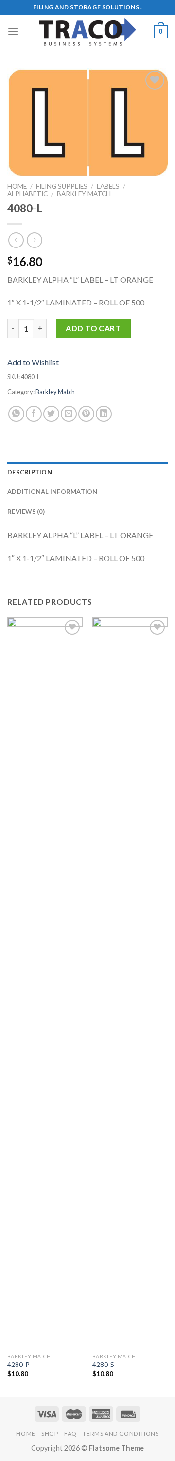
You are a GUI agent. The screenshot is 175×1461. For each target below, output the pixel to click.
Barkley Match (84, 194)
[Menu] (13, 31)
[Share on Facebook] (34, 414)
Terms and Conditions (120, 1433)
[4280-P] (45, 982)
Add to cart (93, 328)
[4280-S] (130, 982)
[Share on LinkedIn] (104, 414)
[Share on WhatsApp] (16, 414)
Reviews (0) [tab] (26, 511)
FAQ (70, 1433)
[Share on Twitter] (51, 414)
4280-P (18, 1364)
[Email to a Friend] (69, 414)
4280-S (103, 1364)
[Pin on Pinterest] (86, 414)
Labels (108, 186)
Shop (49, 1433)
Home (17, 186)
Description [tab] (29, 472)
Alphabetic (27, 194)
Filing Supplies (62, 186)
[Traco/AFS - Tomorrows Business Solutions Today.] (87, 32)
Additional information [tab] (52, 491)
